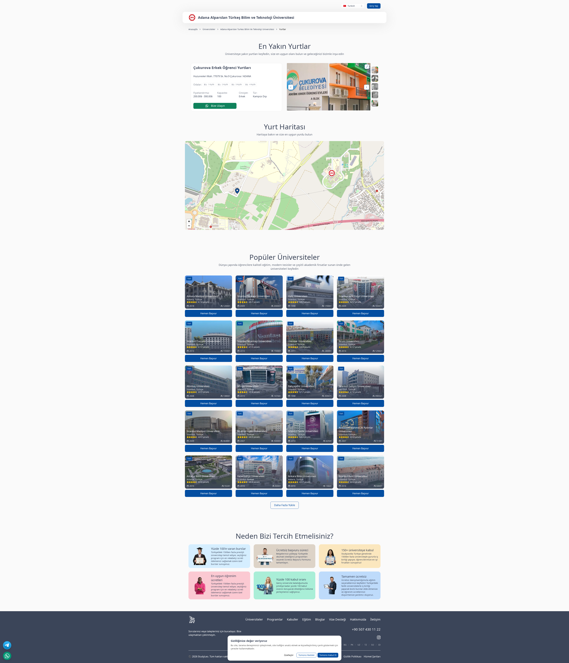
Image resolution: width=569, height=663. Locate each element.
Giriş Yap (373, 5)
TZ (366, 644)
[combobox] (353, 6)
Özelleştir (289, 655)
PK (352, 644)
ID (379, 644)
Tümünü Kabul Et (328, 655)
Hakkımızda (358, 619)
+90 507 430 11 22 (366, 629)
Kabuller (292, 619)
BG (345, 644)
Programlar (275, 619)
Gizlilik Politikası (352, 656)
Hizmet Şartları (372, 656)
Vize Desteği (337, 619)
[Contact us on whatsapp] (7, 656)
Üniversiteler (209, 29)
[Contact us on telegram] (7, 645)
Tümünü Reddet (306, 655)
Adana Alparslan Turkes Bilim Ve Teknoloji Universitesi (247, 29)
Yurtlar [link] (282, 29)
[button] (237, 191)
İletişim (375, 619)
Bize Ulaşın (218, 105)
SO (372, 644)
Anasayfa (193, 29)
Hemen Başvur (208, 313)
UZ (359, 644)
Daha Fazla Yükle (284, 505)
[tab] (374, 70)
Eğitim (306, 619)
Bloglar (320, 619)
